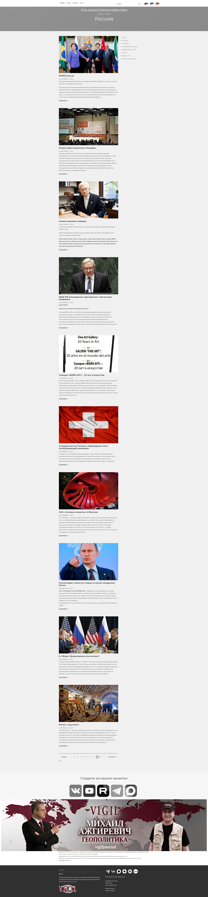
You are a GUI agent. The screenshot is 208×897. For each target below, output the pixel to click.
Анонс (124, 37)
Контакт (61, 870)
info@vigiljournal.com (64, 860)
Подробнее (63, 101)
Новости (75, 3)
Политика (125, 40)
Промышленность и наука (130, 46)
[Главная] (67, 889)
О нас (81, 3)
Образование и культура (129, 49)
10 (98, 757)
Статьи (69, 3)
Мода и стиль (126, 55)
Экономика (125, 43)
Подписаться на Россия (59, 760)
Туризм (124, 52)
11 (101, 757)
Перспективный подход (129, 59)
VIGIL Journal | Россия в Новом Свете (104, 9)
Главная (62, 3)
